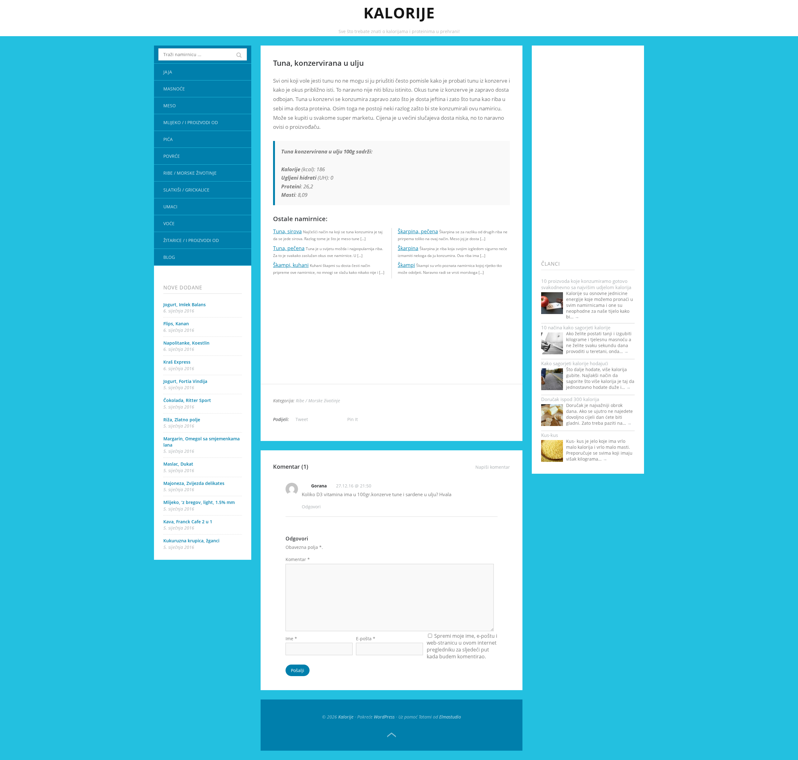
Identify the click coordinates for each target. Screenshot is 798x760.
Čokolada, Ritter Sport (187, 400)
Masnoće (174, 89)
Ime (291, 638)
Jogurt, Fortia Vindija (185, 381)
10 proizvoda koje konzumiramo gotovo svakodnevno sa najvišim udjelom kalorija (586, 284)
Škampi (406, 265)
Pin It (352, 419)
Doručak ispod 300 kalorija (570, 399)
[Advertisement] (391, 340)
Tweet (302, 419)
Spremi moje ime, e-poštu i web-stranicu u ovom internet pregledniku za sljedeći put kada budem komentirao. (462, 646)
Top (391, 735)
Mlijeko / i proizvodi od (190, 122)
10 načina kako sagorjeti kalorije (575, 327)
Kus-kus (549, 435)
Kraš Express (176, 362)
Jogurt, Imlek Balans (184, 304)
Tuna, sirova (287, 231)
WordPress (384, 717)
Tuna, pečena (289, 248)
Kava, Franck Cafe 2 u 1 (187, 522)
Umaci (170, 207)
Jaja (167, 72)
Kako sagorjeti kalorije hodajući (574, 363)
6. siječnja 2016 (178, 311)
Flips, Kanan (176, 324)
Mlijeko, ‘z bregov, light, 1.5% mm (199, 502)
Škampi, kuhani (291, 265)
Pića (168, 139)
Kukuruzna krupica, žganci (191, 541)
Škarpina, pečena (418, 231)
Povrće (171, 156)
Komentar (298, 559)
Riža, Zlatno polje (181, 420)
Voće (169, 223)
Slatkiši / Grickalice (186, 190)
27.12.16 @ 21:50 (353, 486)
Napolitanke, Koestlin (186, 343)
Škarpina (408, 248)
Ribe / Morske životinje (190, 173)
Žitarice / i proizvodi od (191, 240)
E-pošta (365, 638)
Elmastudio (450, 717)
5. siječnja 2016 (178, 387)
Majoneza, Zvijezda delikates (193, 483)
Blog (169, 257)
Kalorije (399, 12)
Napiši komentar (492, 467)
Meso (169, 106)
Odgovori (311, 507)
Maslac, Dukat (178, 464)
